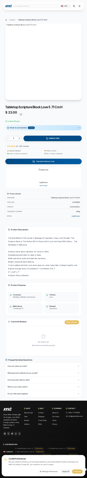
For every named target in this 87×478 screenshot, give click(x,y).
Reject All (65, 471)
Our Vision (55, 416)
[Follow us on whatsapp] (15, 434)
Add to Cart (54, 138)
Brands (26, 420)
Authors (26, 424)
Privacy (54, 424)
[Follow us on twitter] (19, 434)
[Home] (6, 20)
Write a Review (71, 322)
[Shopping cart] (74, 6)
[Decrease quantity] (8, 138)
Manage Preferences (50, 471)
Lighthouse (76, 216)
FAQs (40, 424)
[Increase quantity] (19, 138)
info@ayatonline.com (75, 416)
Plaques (12, 20)
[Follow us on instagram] (8, 434)
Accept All (77, 471)
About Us (55, 413)
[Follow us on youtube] (12, 434)
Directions (39, 448)
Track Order (42, 420)
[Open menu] (79, 6)
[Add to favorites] (21, 114)
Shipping (41, 416)
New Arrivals (28, 413)
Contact (41, 413)
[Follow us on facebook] (4, 434)
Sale (25, 416)
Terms (54, 420)
